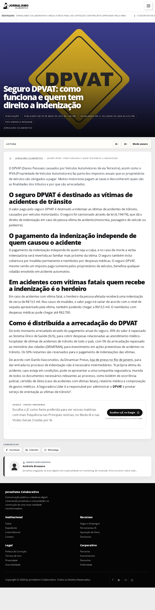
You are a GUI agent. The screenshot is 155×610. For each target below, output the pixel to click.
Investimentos (87, 555)
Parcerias (85, 551)
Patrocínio (85, 560)
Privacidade (11, 560)
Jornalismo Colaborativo (18, 128)
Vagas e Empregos (90, 523)
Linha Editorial (12, 532)
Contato (9, 536)
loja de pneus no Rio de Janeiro (111, 360)
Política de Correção (15, 551)
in (125, 580)
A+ (125, 144)
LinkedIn (33, 450)
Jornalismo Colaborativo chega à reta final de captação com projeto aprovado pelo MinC (64, 16)
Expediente (11, 527)
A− (116, 144)
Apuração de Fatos (90, 532)
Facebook (14, 450)
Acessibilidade (12, 564)
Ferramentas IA (88, 527)
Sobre (8, 523)
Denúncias (85, 536)
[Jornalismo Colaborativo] (15, 6)
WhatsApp (53, 450)
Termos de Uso (13, 555)
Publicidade (86, 564)
